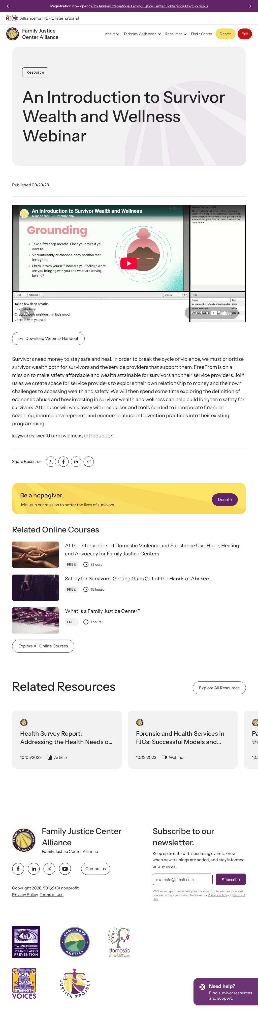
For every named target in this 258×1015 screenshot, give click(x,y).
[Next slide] (250, 6)
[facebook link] (18, 869)
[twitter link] (49, 869)
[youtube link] (65, 869)
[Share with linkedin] (76, 461)
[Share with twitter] (51, 461)
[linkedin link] (34, 869)
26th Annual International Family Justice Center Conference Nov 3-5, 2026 (149, 6)
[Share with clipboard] (88, 461)
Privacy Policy (25, 894)
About (110, 34)
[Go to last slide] (8, 6)
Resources (173, 34)
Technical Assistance (139, 34)
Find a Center (201, 34)
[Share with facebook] (63, 461)
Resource (35, 72)
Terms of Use (51, 894)
